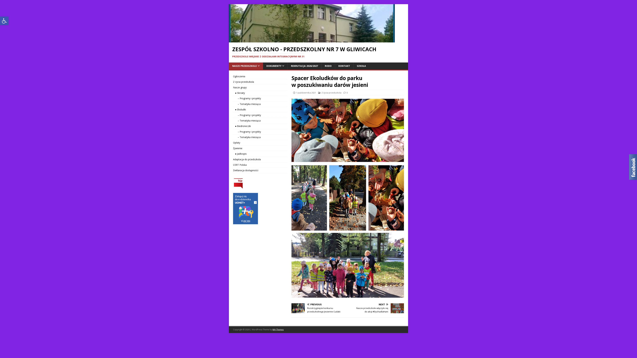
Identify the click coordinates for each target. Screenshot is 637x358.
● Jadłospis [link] (240, 153)
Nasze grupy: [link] (240, 87)
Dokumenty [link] (273, 65)
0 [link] (347, 92)
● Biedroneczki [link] (242, 126)
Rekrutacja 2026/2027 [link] (304, 65)
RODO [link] (328, 65)
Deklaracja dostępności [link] (245, 170)
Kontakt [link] (344, 65)
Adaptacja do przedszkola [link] (247, 159)
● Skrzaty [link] (239, 92)
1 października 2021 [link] (306, 92)
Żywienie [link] (237, 148)
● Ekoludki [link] (239, 109)
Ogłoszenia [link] (239, 76)
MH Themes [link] (278, 329)
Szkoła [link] (361, 65)
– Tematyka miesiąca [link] (247, 104)
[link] (4, 21)
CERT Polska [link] (240, 164)
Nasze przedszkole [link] (244, 65)
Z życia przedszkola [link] (331, 92)
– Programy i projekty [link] (247, 98)
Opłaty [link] (236, 142)
